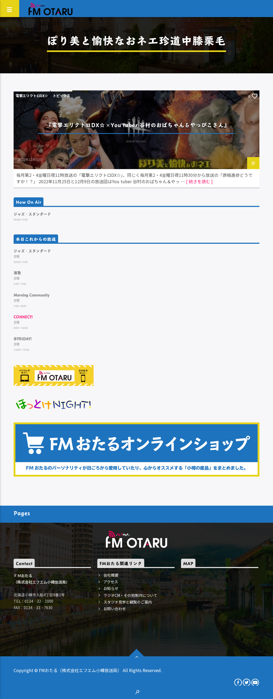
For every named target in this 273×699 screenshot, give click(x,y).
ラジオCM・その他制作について (130, 595)
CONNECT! (23, 316)
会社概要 (110, 575)
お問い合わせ (114, 608)
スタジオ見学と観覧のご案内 (127, 602)
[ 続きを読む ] (199, 181)
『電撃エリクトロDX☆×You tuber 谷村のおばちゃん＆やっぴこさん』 (138, 125)
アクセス (110, 581)
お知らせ (110, 588)
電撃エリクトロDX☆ (32, 95)
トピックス (61, 95)
